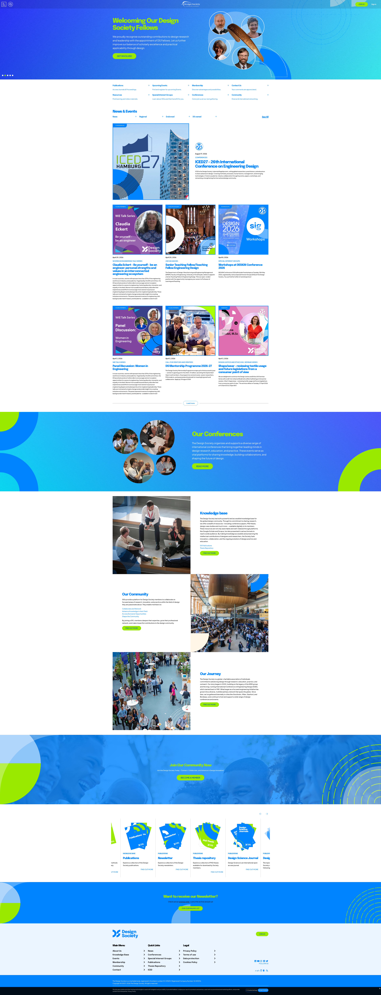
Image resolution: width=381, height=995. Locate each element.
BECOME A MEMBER (190, 777)
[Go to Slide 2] (7, 75)
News (150, 951)
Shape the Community (130, 616)
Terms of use (189, 955)
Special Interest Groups (159, 959)
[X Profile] (267, 961)
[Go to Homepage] (190, 4)
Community (118, 966)
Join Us (362, 4)
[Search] (10, 4)
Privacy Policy (189, 951)
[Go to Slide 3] (10, 75)
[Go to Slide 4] (12, 75)
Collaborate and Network (131, 609)
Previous (260, 813)
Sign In (373, 4)
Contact (117, 970)
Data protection (191, 959)
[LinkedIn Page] (255, 961)
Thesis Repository (206, 548)
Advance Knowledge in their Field (134, 611)
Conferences (154, 955)
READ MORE (202, 466)
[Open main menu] (3, 4)
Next (266, 813)
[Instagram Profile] (261, 961)
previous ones (184, 902)
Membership (119, 962)
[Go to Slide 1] (5, 75)
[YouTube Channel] (258, 961)
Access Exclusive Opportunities (134, 614)
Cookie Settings (252, 990)
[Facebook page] (264, 961)
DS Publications (206, 545)
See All (265, 117)
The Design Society (137, 983)
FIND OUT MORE (125, 50)
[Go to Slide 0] (2, 75)
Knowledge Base (121, 955)
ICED (150, 970)
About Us (117, 951)
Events (116, 959)
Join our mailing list (190, 908)
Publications (154, 962)
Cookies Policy (190, 962)
